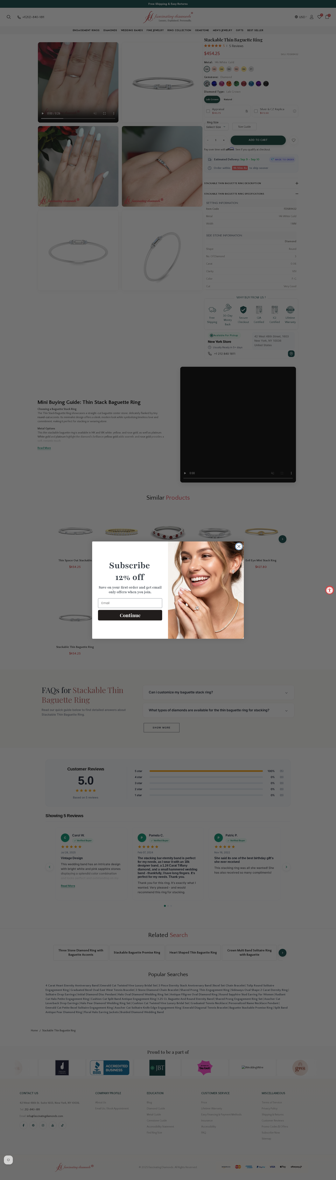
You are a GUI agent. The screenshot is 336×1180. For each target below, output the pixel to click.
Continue (130, 615)
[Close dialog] (238, 546)
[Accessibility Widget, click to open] (329, 590)
